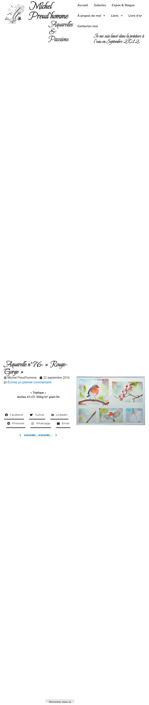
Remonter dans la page (60, 701)
